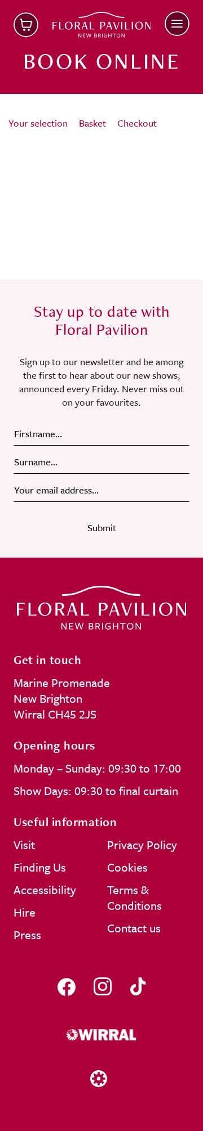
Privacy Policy (142, 844)
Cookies (127, 867)
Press (27, 934)
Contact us (134, 928)
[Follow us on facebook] (67, 986)
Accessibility (45, 889)
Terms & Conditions (134, 897)
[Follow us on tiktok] (138, 986)
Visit (24, 844)
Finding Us (40, 867)
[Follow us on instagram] (103, 986)
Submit (101, 527)
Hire (25, 912)
